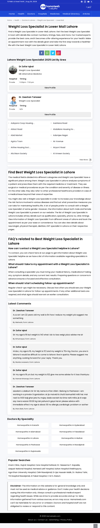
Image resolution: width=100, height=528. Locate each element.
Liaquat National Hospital (20, 468)
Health (21, 14)
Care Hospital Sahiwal (45, 465)
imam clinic (14, 465)
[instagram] (58, 52)
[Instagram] (85, 1)
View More (84, 160)
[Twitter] (52, 52)
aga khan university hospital (22, 472)
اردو (89, 7)
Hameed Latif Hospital (43, 468)
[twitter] (91, 1)
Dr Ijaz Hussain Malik (62, 472)
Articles (86, 14)
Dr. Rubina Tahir (79, 472)
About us (32, 520)
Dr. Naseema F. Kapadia (68, 465)
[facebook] (81, 1)
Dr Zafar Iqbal (26, 66)
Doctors (31, 14)
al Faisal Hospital (39, 476)
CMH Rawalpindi (44, 472)
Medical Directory (71, 14)
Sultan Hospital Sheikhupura (68, 468)
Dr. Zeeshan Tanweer (30, 97)
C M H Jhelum (53, 476)
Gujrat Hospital (27, 465)
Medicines (55, 14)
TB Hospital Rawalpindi (19, 476)
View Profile (50, 87)
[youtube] (88, 1)
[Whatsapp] (47, 52)
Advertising (54, 520)
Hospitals (42, 14)
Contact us (42, 520)
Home (12, 14)
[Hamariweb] (50, 7)
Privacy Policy (66, 520)
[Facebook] (41, 52)
